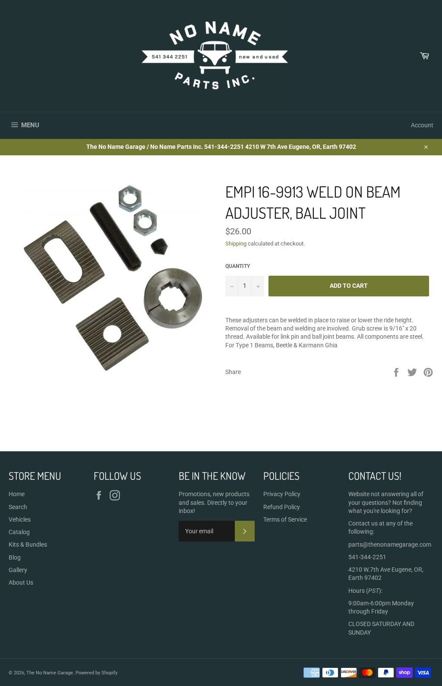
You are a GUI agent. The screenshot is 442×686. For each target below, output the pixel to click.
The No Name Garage (49, 673)
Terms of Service (285, 519)
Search (18, 506)
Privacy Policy (281, 494)
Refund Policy (281, 506)
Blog (15, 557)
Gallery (18, 569)
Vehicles (20, 519)
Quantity (237, 266)
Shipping (235, 243)
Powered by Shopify (96, 673)
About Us (21, 582)
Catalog (19, 532)
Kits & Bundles (28, 544)
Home (17, 494)
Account (422, 125)
